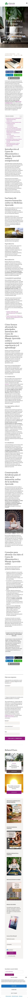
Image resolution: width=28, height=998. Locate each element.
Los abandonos (10, 137)
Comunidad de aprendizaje (12, 127)
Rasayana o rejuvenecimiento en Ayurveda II (14, 766)
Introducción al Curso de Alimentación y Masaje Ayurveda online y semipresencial (13, 119)
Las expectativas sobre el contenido (14, 136)
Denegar (14, 989)
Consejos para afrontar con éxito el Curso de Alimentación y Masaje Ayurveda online (13, 144)
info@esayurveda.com (9, 715)
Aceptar (14, 986)
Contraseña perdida (11, 956)
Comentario (7, 685)
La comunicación (11, 135)
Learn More (14, 771)
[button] (26, 977)
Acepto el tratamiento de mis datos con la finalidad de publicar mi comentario (14, 698)
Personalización (11, 126)
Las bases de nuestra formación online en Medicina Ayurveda (13, 123)
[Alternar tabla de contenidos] (20, 116)
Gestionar (14, 993)
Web (6, 731)
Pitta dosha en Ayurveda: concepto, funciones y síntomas (14, 787)
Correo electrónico (9, 726)
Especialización (10, 124)
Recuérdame (10, 949)
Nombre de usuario (11, 939)
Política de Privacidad (9, 716)
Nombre (7, 720)
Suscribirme (9, 974)
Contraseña (9, 944)
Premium (14, 763)
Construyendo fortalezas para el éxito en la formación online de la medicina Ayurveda (14, 140)
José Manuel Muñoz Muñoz (10, 53)
